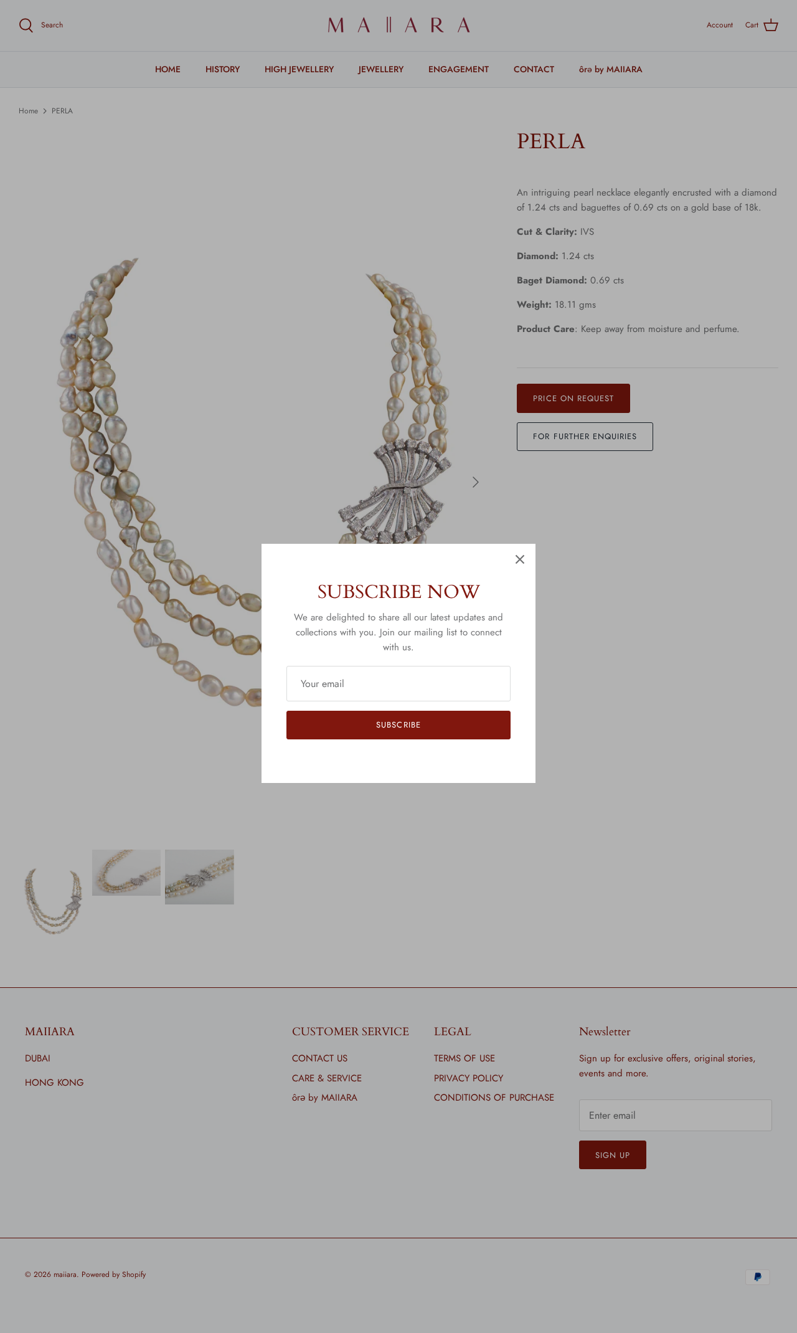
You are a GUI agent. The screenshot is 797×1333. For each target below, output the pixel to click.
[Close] (520, 559)
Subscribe (398, 725)
